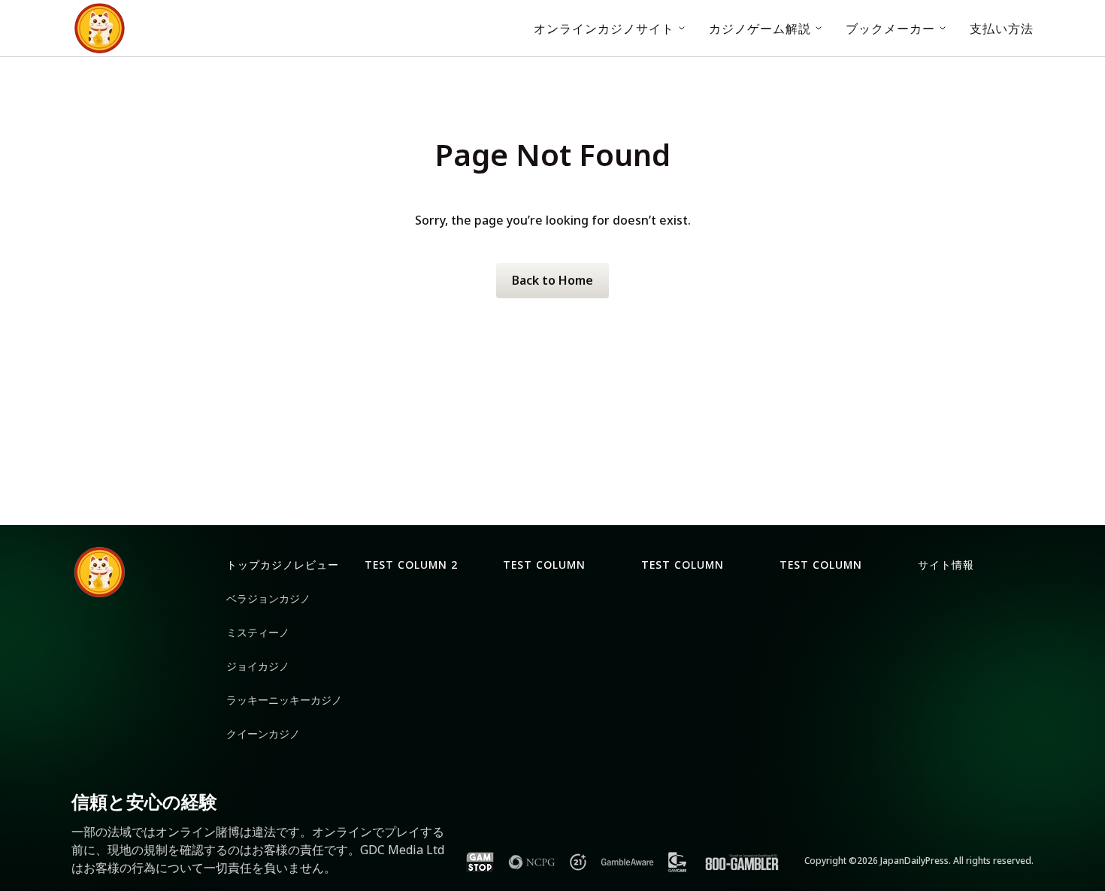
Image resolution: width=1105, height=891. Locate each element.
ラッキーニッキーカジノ (284, 700)
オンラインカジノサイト (604, 28)
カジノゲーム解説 (760, 28)
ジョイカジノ (257, 666)
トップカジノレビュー (282, 564)
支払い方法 (1002, 28)
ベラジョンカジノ (268, 598)
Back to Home (552, 280)
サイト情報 (946, 564)
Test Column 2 (411, 564)
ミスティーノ (257, 632)
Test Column (544, 564)
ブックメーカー (890, 28)
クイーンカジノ (263, 733)
